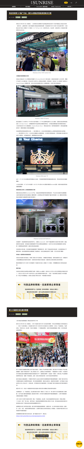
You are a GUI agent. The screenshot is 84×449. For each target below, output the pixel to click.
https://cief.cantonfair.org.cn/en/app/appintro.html (30, 416)
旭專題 (14, 6)
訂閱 (66, 2)
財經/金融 (25, 314)
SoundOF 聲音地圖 (42, 6)
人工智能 (18, 17)
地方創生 (28, 6)
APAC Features (56, 6)
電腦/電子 (24, 17)
